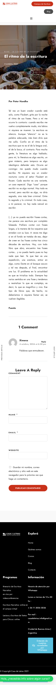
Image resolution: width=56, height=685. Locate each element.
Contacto (32, 569)
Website (14, 450)
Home (30, 542)
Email (12, 432)
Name (12, 414)
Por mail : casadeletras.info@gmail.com (40, 618)
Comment (15, 373)
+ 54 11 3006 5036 (37, 607)
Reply (43, 341)
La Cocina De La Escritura (26, 52)
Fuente (12, 308)
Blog (6, 52)
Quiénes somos (34, 549)
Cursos (31, 556)
